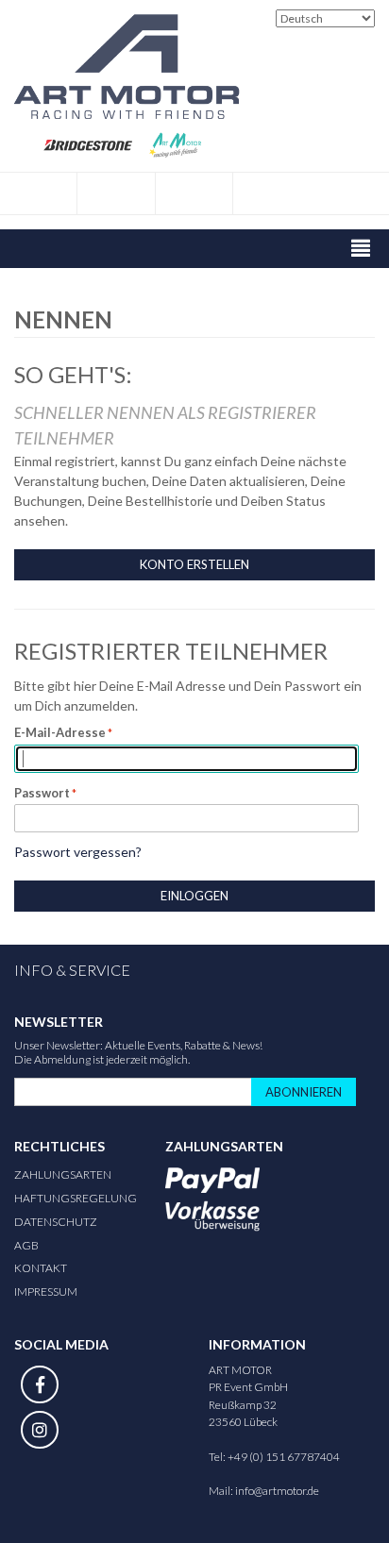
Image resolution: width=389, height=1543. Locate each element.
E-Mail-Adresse (60, 732)
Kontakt (40, 1268)
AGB (26, 1245)
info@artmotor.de (277, 1491)
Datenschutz (55, 1222)
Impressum (45, 1291)
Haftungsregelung (75, 1198)
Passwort (42, 792)
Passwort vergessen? (78, 852)
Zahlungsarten (62, 1174)
